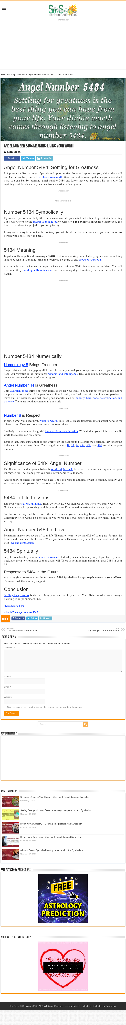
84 (77, 445)
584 (99, 445)
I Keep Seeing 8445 (14, 606)
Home (6, 74)
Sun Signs (14, 1006)
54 (72, 445)
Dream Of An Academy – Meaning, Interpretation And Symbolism (51, 824)
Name (7, 676)
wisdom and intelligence (63, 374)
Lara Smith (14, 151)
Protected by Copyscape (104, 1006)
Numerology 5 (16, 365)
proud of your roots (90, 259)
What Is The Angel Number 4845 (21, 612)
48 (68, 445)
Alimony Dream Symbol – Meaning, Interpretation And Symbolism (51, 850)
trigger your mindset (45, 221)
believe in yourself (48, 557)
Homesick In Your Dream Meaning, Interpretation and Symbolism (51, 837)
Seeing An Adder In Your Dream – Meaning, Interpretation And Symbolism (55, 797)
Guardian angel (19, 390)
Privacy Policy (72, 1006)
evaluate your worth (50, 177)
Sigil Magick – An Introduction (103, 629)
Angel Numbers (18, 74)
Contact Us (86, 1006)
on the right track (62, 469)
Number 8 (12, 415)
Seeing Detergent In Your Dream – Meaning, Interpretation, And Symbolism (56, 810)
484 (82, 445)
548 (88, 445)
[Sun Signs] (63, 10)
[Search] (85, 724)
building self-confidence (37, 270)
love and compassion (22, 542)
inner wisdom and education (61, 431)
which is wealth (49, 421)
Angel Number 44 (19, 385)
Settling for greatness (16, 595)
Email (7, 687)
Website (8, 697)
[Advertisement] (63, 757)
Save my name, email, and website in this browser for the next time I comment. (45, 707)
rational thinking (31, 503)
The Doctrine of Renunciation (22, 629)
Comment (9, 647)
